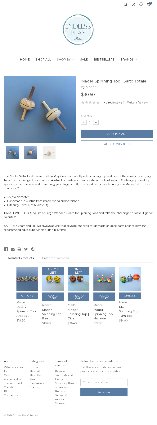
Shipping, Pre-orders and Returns (64, 387)
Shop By (63, 59)
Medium (35, 213)
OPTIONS (27, 295)
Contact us (11, 395)
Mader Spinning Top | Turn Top (130, 311)
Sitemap (60, 403)
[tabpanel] (27, 295)
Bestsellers (104, 59)
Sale (84, 59)
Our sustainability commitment (13, 379)
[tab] (78, 327)
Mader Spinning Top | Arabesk (27, 311)
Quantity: (86, 115)
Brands (127, 59)
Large (49, 213)
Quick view (27, 274)
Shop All (43, 59)
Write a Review (137, 102)
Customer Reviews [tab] (55, 258)
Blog (7, 391)
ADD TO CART (53, 283)
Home (25, 59)
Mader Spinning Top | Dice (78, 314)
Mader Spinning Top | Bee (53, 314)
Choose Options (27, 283)
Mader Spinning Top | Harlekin (104, 314)
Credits (8, 387)
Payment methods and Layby (64, 375)
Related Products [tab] (21, 258)
